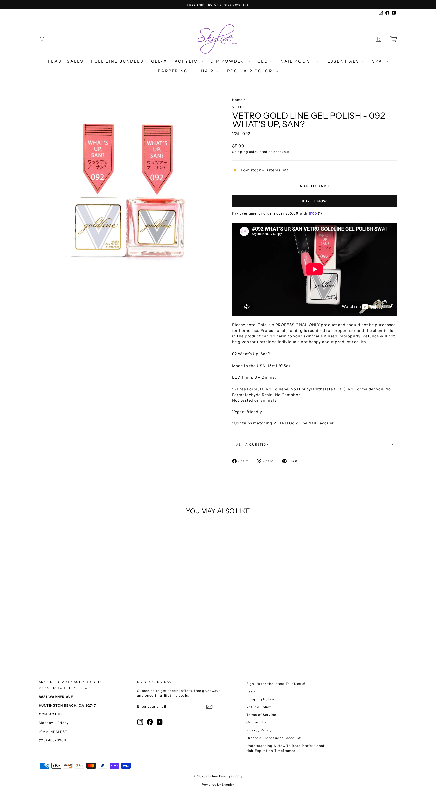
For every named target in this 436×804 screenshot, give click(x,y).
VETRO (239, 107)
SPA (378, 61)
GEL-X (159, 61)
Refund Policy (258, 707)
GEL (263, 61)
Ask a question (252, 444)
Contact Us (256, 722)
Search (252, 691)
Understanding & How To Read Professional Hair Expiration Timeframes (285, 748)
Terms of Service (261, 715)
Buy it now (315, 201)
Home (237, 100)
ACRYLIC (187, 61)
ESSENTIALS (344, 61)
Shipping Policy (260, 699)
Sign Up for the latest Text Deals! (275, 684)
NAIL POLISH (298, 61)
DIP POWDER (228, 61)
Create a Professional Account (273, 738)
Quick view (81, 607)
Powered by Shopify (218, 784)
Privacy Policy (259, 730)
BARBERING (174, 70)
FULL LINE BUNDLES (117, 61)
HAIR (208, 70)
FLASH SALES (66, 61)
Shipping (240, 152)
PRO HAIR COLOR (251, 70)
